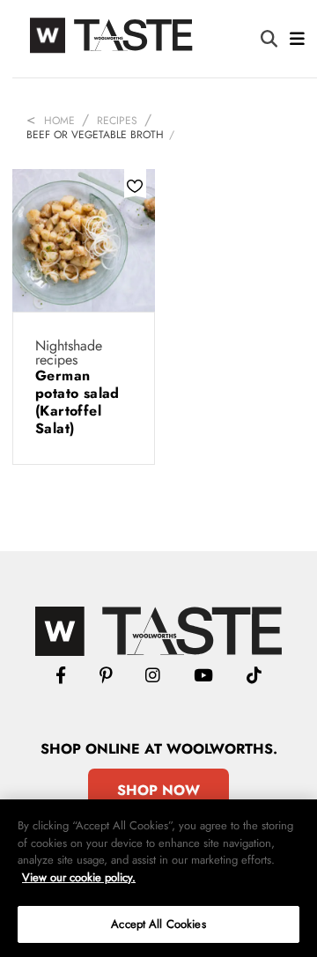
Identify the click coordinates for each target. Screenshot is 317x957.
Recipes (117, 121)
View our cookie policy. (79, 877)
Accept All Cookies (158, 924)
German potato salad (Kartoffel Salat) (77, 401)
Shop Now (158, 790)
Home (59, 121)
